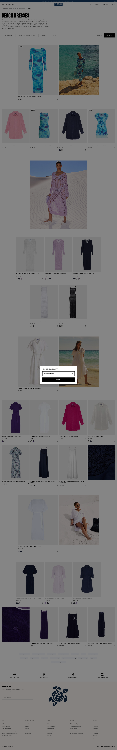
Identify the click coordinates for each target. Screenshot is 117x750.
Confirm (58, 379)
